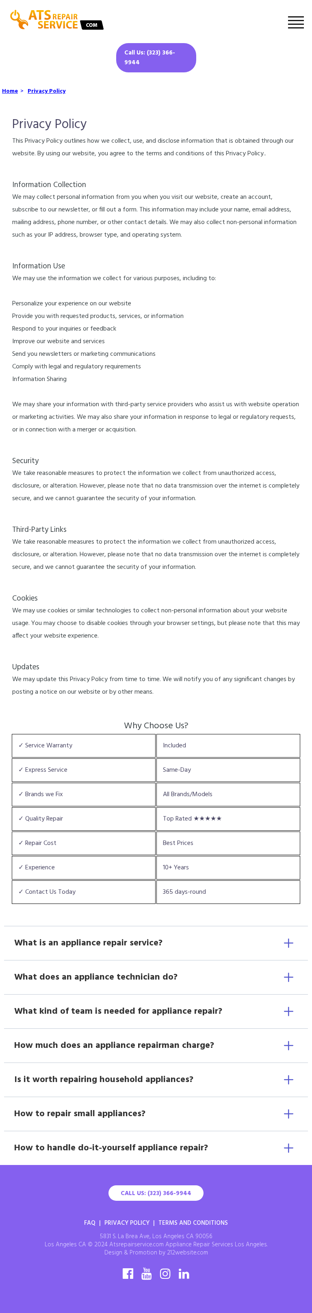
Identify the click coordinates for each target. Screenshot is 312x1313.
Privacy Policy (127, 1223)
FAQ (89, 1223)
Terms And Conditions (193, 1223)
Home (10, 91)
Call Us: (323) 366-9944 (149, 58)
